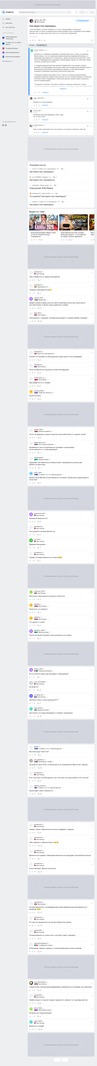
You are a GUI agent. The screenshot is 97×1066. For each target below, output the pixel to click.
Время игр (42, 300)
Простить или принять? (45, 354)
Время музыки (43, 459)
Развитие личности (45, 393)
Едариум (45, 177)
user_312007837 (36, 177)
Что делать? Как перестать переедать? (48, 196)
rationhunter (35, 185)
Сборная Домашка (45, 671)
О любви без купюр (45, 945)
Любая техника (44, 185)
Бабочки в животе (44, 431)
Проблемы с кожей (45, 762)
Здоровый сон (42, 287)
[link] (43, 228)
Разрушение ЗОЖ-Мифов (41, 188)
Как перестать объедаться (42, 180)
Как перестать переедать (42, 172)
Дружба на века (43, 710)
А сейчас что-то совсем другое (47, 169)
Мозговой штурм (44, 1010)
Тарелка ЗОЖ (46, 193)
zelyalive (34, 201)
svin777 (34, 169)
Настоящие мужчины (46, 444)
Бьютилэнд (41, 22)
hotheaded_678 (36, 193)
